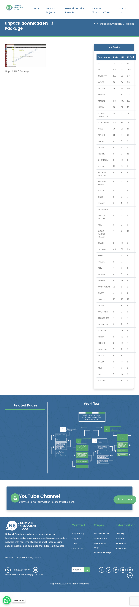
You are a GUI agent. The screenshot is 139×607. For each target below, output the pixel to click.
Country (120, 533)
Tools (74, 543)
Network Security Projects (74, 10)
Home (36, 8)
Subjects (76, 538)
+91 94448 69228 (21, 570)
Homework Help (102, 552)
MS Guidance (101, 538)
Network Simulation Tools (101, 10)
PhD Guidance (101, 533)
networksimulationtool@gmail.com (24, 574)
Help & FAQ (78, 533)
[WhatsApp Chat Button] (7, 600)
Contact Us (123, 10)
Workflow (121, 543)
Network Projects (50, 10)
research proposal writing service (23, 557)
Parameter (121, 548)
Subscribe (124, 499)
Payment (120, 538)
